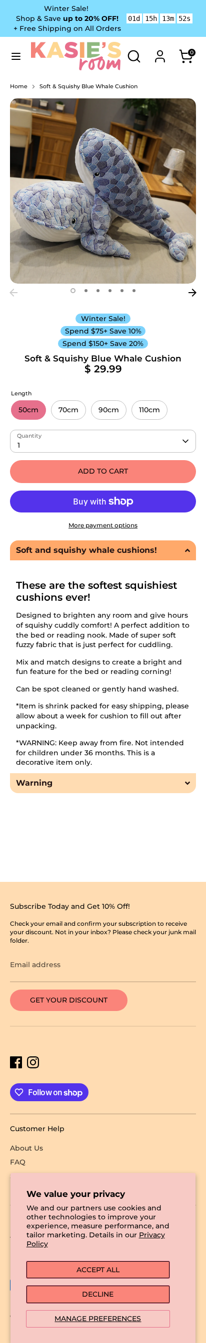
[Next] (193, 293)
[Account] (160, 50)
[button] (103, 550)
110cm (149, 409)
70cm (68, 409)
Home (19, 86)
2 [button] (86, 290)
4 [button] (110, 290)
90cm (108, 409)
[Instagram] (33, 1062)
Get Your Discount (69, 1000)
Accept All (98, 1269)
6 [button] (134, 290)
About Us (26, 1148)
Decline (98, 1294)
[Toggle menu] (16, 56)
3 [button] (98, 290)
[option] (103, 191)
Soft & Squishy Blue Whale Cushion (89, 86)
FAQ (18, 1162)
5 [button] (122, 290)
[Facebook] (16, 1062)
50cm (28, 409)
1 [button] (73, 290)
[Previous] (13, 293)
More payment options (103, 525)
